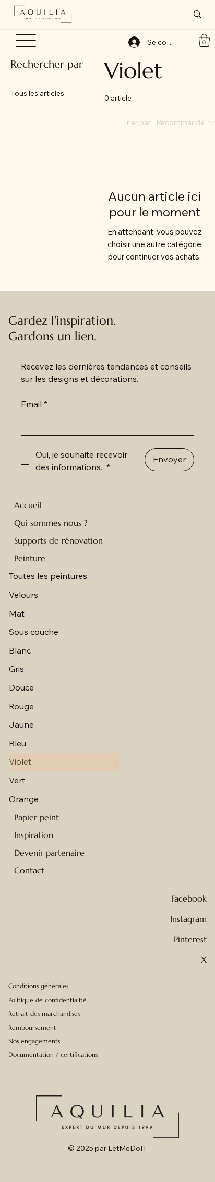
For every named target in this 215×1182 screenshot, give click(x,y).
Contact (29, 870)
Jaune (21, 724)
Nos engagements (34, 1041)
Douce (21, 687)
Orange (24, 799)
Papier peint (36, 817)
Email (34, 404)
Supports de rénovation (58, 540)
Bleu (17, 743)
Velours (23, 594)
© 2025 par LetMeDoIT (107, 1148)
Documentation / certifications (53, 1054)
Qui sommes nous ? (50, 523)
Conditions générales (38, 986)
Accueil (28, 505)
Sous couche (33, 631)
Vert (17, 780)
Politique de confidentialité (47, 1000)
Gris (16, 668)
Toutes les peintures (48, 576)
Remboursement (32, 1027)
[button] (204, 40)
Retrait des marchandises (44, 1013)
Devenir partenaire (49, 852)
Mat (17, 613)
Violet (20, 761)
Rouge (21, 706)
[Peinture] (106, 558)
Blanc (20, 650)
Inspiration (33, 835)
